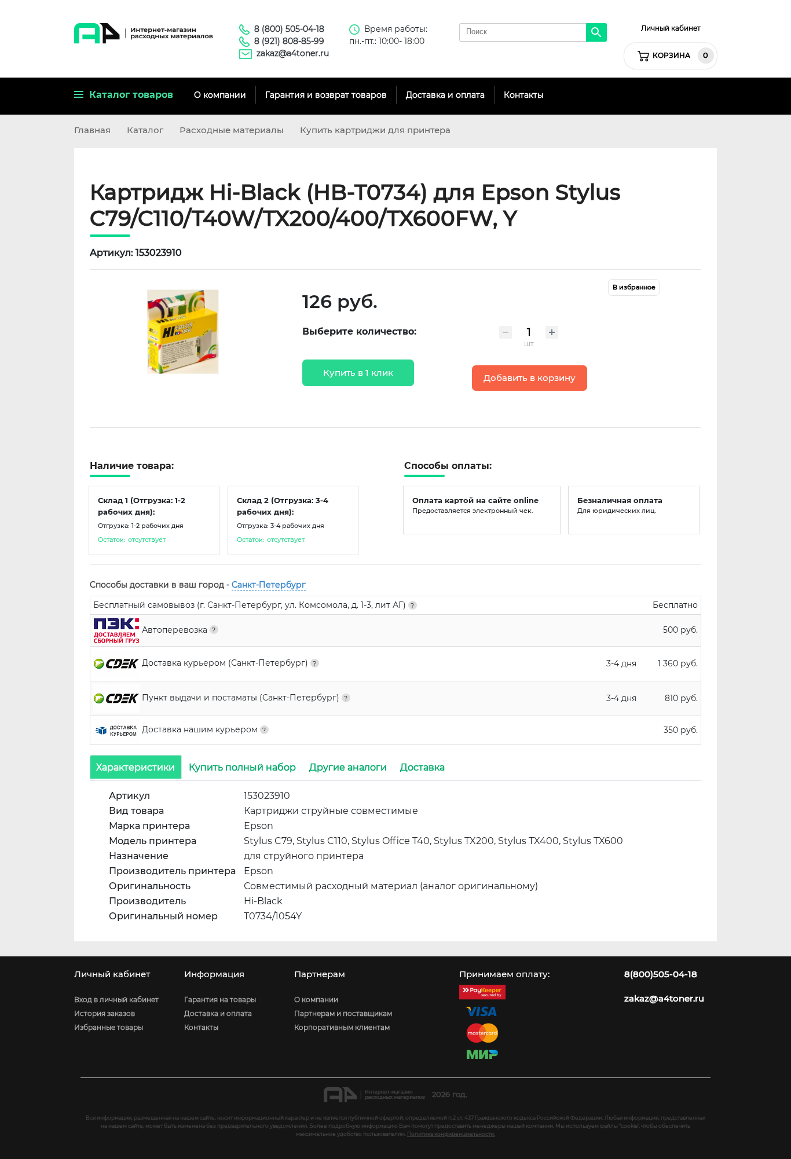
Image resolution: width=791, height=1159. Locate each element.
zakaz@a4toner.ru (293, 53)
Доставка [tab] (422, 766)
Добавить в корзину (530, 378)
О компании (220, 95)
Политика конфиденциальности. (451, 1134)
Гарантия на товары (220, 999)
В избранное (634, 287)
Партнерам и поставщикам (343, 1013)
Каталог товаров (128, 94)
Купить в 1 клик (358, 373)
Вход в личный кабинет (116, 999)
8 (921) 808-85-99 (289, 41)
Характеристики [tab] (135, 766)
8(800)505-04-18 (660, 974)
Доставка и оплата (445, 95)
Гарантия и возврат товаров (326, 95)
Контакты (524, 95)
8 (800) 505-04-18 (289, 29)
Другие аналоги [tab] (348, 766)
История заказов (104, 1013)
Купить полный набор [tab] (242, 766)
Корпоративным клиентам (342, 1027)
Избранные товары (108, 1027)
